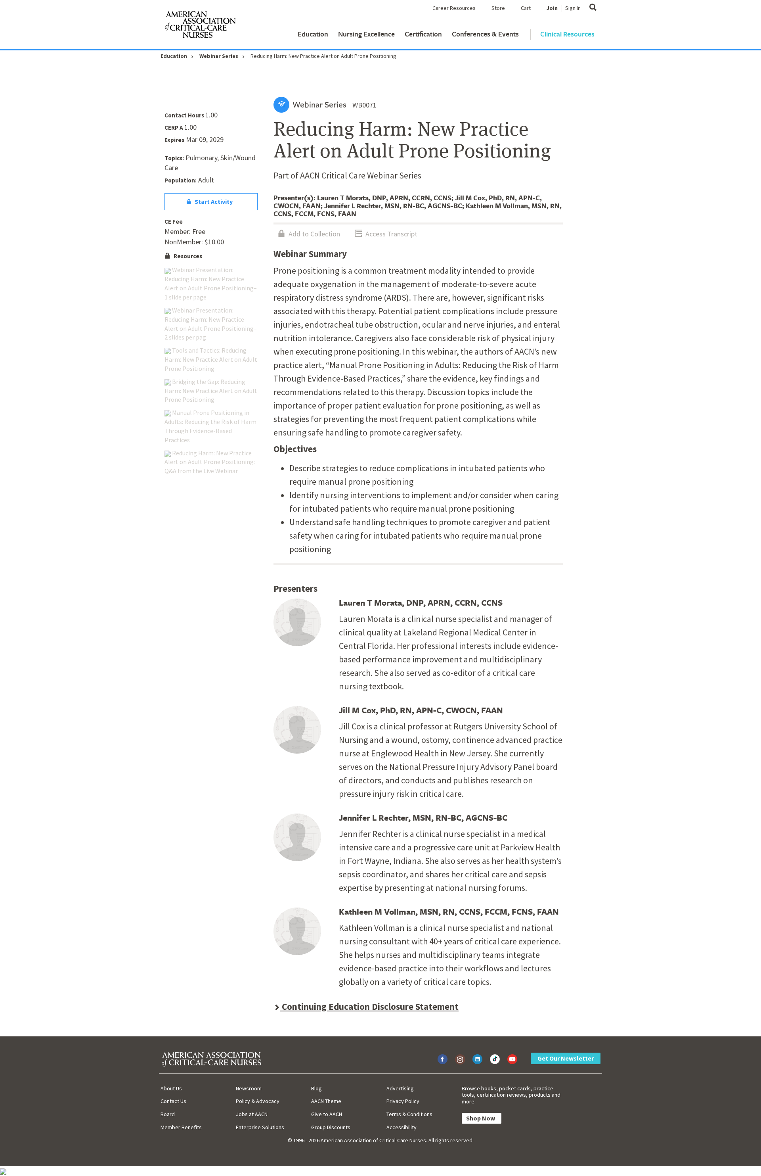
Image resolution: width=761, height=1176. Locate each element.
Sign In (573, 8)
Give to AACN (326, 1114)
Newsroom (249, 1088)
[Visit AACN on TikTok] (494, 1059)
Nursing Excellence (366, 33)
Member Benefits (181, 1127)
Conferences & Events (485, 33)
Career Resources (454, 8)
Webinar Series (218, 55)
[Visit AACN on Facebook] (442, 1059)
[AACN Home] (199, 26)
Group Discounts (330, 1127)
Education (313, 33)
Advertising (400, 1088)
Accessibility (401, 1127)
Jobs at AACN (252, 1114)
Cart (526, 8)
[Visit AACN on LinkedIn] (477, 1059)
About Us (171, 1088)
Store (498, 8)
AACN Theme (326, 1101)
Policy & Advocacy (257, 1101)
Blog (316, 1088)
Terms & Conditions (409, 1114)
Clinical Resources (567, 33)
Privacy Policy (402, 1101)
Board (168, 1114)
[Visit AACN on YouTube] (512, 1059)
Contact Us (173, 1101)
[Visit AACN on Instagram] (460, 1059)
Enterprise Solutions (260, 1127)
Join (552, 8)
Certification (423, 33)
